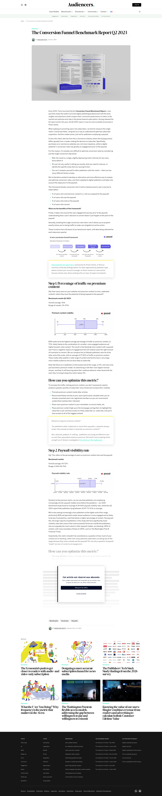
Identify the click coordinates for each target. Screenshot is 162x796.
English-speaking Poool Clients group (131, 750)
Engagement (55, 16)
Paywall (45, 750)
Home (22, 21)
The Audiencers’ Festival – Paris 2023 (105, 742)
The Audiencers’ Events (102, 738)
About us (23, 791)
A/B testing (24, 742)
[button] (139, 11)
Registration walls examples (72, 754)
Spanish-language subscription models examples (77, 769)
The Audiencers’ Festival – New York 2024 (106, 754)
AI (21, 746)
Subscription (64, 16)
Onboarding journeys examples (73, 773)
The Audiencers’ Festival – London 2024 (106, 761)
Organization (46, 746)
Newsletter (23, 780)
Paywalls (74, 621)
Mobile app (24, 777)
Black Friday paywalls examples (73, 765)
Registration (74, 16)
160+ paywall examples (71, 742)
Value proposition (47, 777)
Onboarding (46, 742)
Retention (82, 16)
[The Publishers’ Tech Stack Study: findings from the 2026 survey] (122, 652)
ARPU (22, 750)
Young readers (46, 780)
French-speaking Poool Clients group (131, 761)
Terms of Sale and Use (89, 791)
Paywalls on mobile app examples (73, 761)
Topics (23, 738)
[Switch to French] (111, 11)
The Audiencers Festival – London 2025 (106, 769)
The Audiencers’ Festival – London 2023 (106, 746)
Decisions (35, 29)
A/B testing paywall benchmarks (73, 758)
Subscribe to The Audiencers (103, 791)
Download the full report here (63, 265)
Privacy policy (78, 791)
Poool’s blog (39, 791)
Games (22, 769)
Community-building (93, 16)
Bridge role (23, 754)
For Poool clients (105, 16)
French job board (126, 758)
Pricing (45, 754)
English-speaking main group (129, 742)
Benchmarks (54, 621)
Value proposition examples (72, 750)
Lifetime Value (24, 773)
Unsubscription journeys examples (74, 777)
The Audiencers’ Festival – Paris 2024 (105, 765)
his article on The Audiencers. (91, 440)
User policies (62, 791)
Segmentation (46, 765)
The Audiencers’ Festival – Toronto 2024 (106, 758)
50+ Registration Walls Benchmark (74, 746)
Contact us (46, 791)
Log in (137, 5)
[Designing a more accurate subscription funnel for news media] (81, 652)
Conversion (64, 621)
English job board (126, 746)
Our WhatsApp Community (129, 738)
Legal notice (54, 791)
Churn (22, 758)
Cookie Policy (70, 791)
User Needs (46, 773)
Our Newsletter (31, 791)
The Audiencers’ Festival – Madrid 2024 (106, 750)
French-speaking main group (129, 754)
